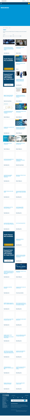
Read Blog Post (6, 53)
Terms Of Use (20, 411)
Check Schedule (9, 68)
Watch (17, 69)
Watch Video (18, 53)
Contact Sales (13, 395)
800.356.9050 (26, 395)
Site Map (23, 411)
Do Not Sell (25, 411)
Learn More (9, 84)
